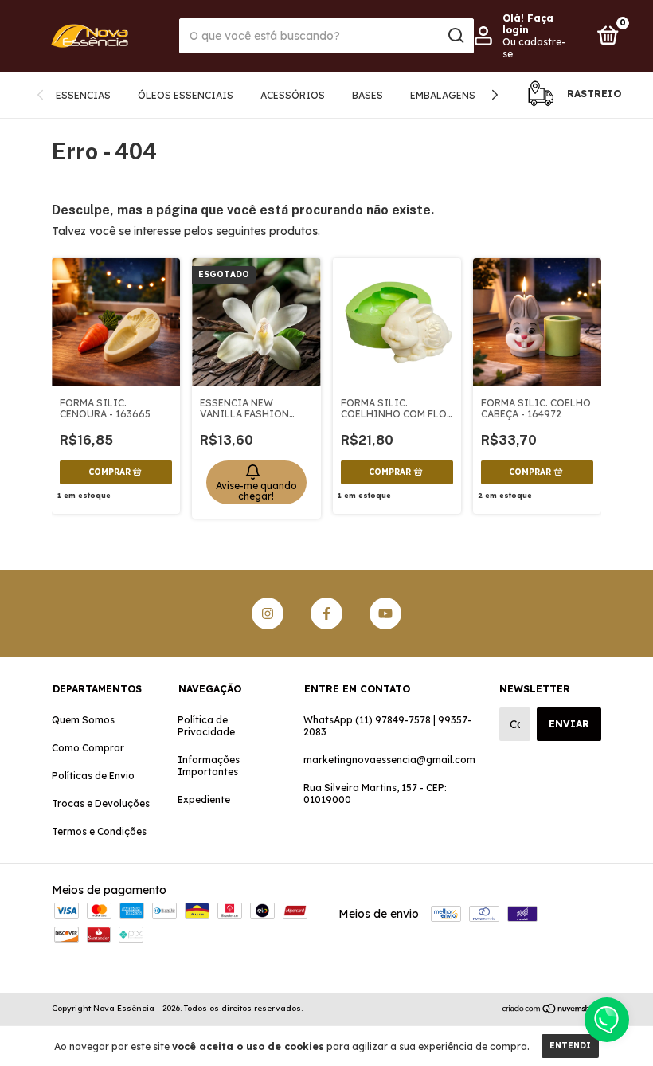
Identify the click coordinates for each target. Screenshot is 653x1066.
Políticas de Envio (93, 776)
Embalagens (442, 95)
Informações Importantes (209, 766)
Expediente (204, 799)
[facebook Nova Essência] (326, 613)
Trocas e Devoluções (101, 803)
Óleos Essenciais (185, 95)
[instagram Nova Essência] (267, 613)
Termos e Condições (99, 831)
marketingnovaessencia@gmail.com (389, 760)
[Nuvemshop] (551, 1010)
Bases (367, 95)
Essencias (83, 95)
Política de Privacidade (206, 726)
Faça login (527, 24)
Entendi (570, 1046)
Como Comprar (88, 748)
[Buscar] (455, 36)
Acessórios (292, 95)
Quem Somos (83, 720)
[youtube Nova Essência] (385, 613)
